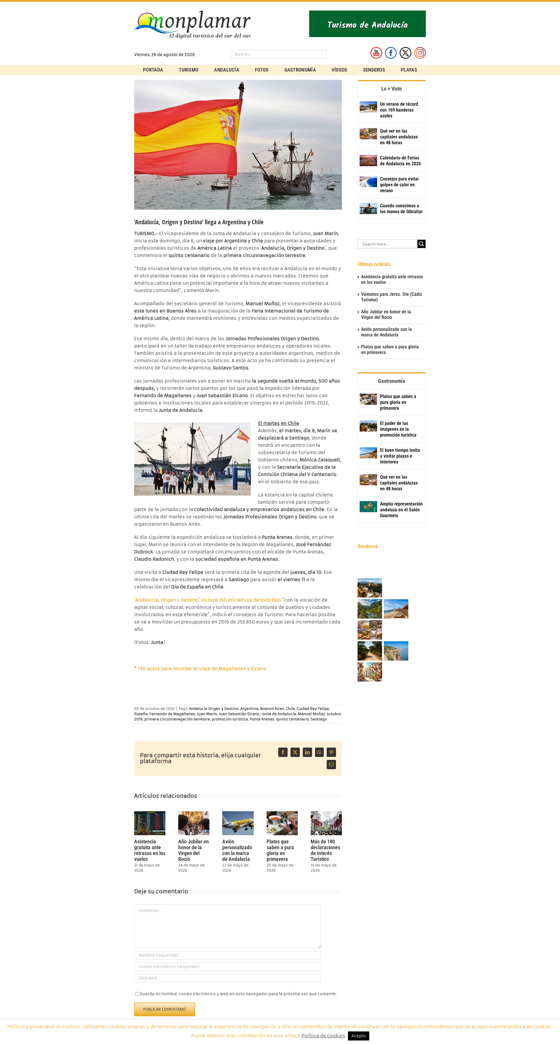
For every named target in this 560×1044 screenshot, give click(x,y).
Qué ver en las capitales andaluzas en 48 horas (399, 136)
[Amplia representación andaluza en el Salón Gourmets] (368, 506)
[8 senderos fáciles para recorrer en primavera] (370, 651)
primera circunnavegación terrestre (177, 719)
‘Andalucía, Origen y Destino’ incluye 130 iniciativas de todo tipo (207, 600)
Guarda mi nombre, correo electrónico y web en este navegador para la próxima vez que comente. (238, 993)
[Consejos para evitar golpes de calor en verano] (368, 181)
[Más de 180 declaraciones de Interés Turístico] (326, 813)
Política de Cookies (323, 1035)
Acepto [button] (358, 1035)
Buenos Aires (272, 708)
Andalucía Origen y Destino (214, 708)
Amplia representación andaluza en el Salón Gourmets (401, 509)
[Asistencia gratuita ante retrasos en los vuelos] (149, 813)
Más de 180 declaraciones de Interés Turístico (325, 850)
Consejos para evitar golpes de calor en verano (399, 184)
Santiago (319, 719)
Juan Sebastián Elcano (239, 714)
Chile (290, 708)
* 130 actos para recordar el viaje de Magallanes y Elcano (200, 668)
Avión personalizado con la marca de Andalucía (237, 850)
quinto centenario (292, 719)
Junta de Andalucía (278, 714)
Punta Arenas (262, 719)
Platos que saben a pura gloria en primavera (280, 850)
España (141, 714)
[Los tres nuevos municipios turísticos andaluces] (370, 609)
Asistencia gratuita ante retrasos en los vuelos (149, 850)
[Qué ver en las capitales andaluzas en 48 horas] (368, 133)
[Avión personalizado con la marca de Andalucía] (237, 813)
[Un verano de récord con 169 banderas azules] (368, 106)
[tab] (392, 88)
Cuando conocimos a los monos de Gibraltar (401, 208)
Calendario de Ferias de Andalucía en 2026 (400, 160)
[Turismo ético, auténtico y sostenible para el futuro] (396, 567)
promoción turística (230, 719)
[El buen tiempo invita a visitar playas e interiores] (368, 452)
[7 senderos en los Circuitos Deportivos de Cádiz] (396, 651)
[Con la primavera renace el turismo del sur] (370, 672)
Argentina (249, 708)
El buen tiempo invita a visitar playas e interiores (400, 456)
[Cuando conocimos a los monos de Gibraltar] (368, 208)
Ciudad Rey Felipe (313, 708)
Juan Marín (207, 714)
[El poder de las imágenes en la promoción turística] (368, 426)
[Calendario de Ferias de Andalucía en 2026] (368, 160)
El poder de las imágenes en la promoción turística (398, 429)
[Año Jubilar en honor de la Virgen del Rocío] (193, 813)
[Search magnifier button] (421, 244)
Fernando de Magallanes (172, 714)
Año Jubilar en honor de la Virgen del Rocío (193, 850)
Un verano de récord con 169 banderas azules (399, 110)
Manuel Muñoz (311, 714)
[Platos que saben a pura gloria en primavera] (282, 813)
